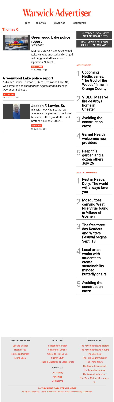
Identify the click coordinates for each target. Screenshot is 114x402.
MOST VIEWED (83, 65)
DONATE (104, 3)
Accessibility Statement (81, 391)
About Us (41, 23)
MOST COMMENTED (86, 172)
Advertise (59, 23)
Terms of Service (48, 391)
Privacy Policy (63, 391)
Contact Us (79, 23)
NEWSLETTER (88, 3)
